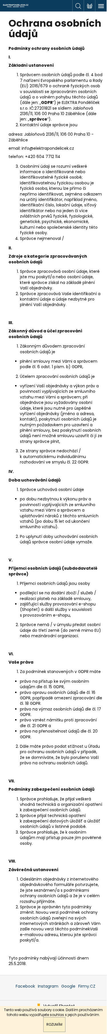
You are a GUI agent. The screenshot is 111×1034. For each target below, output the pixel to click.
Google (68, 986)
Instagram (48, 986)
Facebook (25, 986)
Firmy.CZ (86, 986)
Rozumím (54, 1024)
